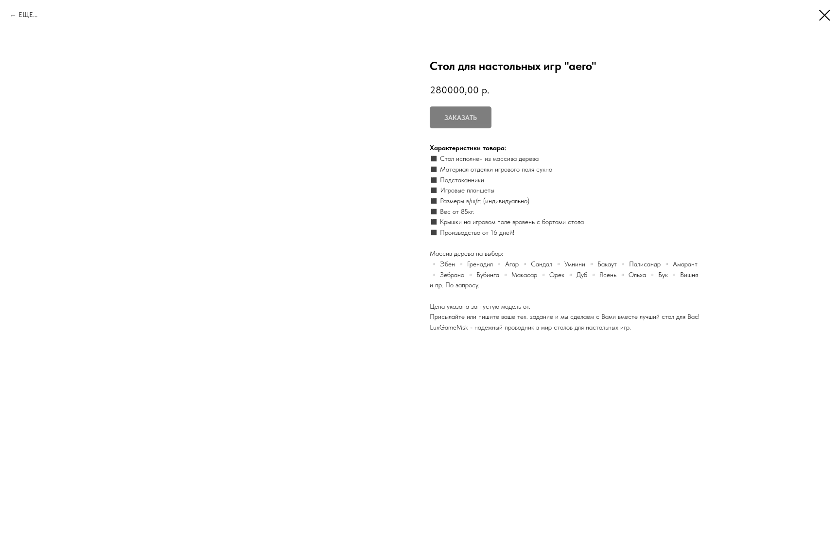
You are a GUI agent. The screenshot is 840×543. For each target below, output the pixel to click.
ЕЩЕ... (27, 14)
